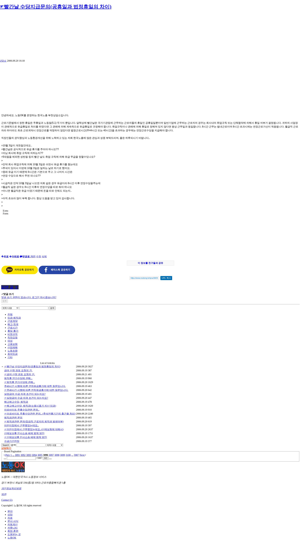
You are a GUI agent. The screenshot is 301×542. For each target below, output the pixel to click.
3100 (68, 455)
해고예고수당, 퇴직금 (16, 402)
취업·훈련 (13, 531)
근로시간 (13, 327)
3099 (62, 455)
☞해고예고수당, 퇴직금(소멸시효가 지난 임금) (30, 405)
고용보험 (13, 344)
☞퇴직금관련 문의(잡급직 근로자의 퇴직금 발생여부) (33, 421)
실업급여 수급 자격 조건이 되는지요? (24, 394)
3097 (51, 455)
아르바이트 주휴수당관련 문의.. (21, 409)
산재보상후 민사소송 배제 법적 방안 (24, 433)
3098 (56, 455)
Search (6, 445)
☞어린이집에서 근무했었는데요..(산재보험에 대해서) (33, 429)
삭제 (44, 256)
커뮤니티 (13, 527)
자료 (10, 518)
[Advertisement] (150, 36)
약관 (3, 494)
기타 (10, 357)
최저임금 (13, 354)
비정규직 (13, 334)
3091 (17, 455)
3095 (39, 455)
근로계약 (13, 321)
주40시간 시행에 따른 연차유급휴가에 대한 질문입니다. (35, 386)
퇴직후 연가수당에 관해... (18, 378)
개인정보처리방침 (11, 488)
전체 (10, 314)
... (13, 455)
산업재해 (13, 347)
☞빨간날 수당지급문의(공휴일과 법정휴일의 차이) (32, 366)
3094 (34, 455)
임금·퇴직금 (14, 317)
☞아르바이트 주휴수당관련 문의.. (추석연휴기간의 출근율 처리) (39, 413)
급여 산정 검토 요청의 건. (18, 370)
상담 (10, 514)
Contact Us (7, 500)
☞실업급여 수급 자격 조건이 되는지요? (26, 398)
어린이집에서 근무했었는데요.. (21, 425)
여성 (10, 341)
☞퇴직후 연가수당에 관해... (19, 382)
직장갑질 (13, 337)
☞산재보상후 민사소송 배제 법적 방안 (25, 437)
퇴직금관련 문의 (13, 417)
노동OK (12, 537)
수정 (38, 256)
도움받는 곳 (14, 534)
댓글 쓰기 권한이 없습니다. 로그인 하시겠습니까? (28, 297)
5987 (76, 455)
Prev (7, 455)
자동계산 (13, 524)
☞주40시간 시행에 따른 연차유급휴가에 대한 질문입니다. (36, 390)
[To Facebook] (57, 273)
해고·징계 (13, 324)
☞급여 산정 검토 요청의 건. (19, 374)
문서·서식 (13, 521)
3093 (28, 455)
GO (45, 458)
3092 (23, 455)
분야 (10, 511)
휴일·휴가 (13, 331)
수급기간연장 (11, 441)
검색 (52, 308)
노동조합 (13, 350)
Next (82, 455)
